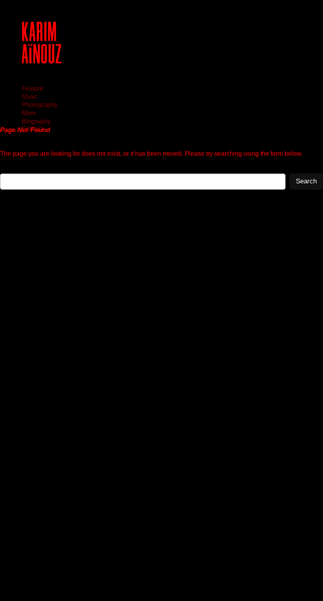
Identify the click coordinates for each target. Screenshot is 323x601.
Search (306, 181)
